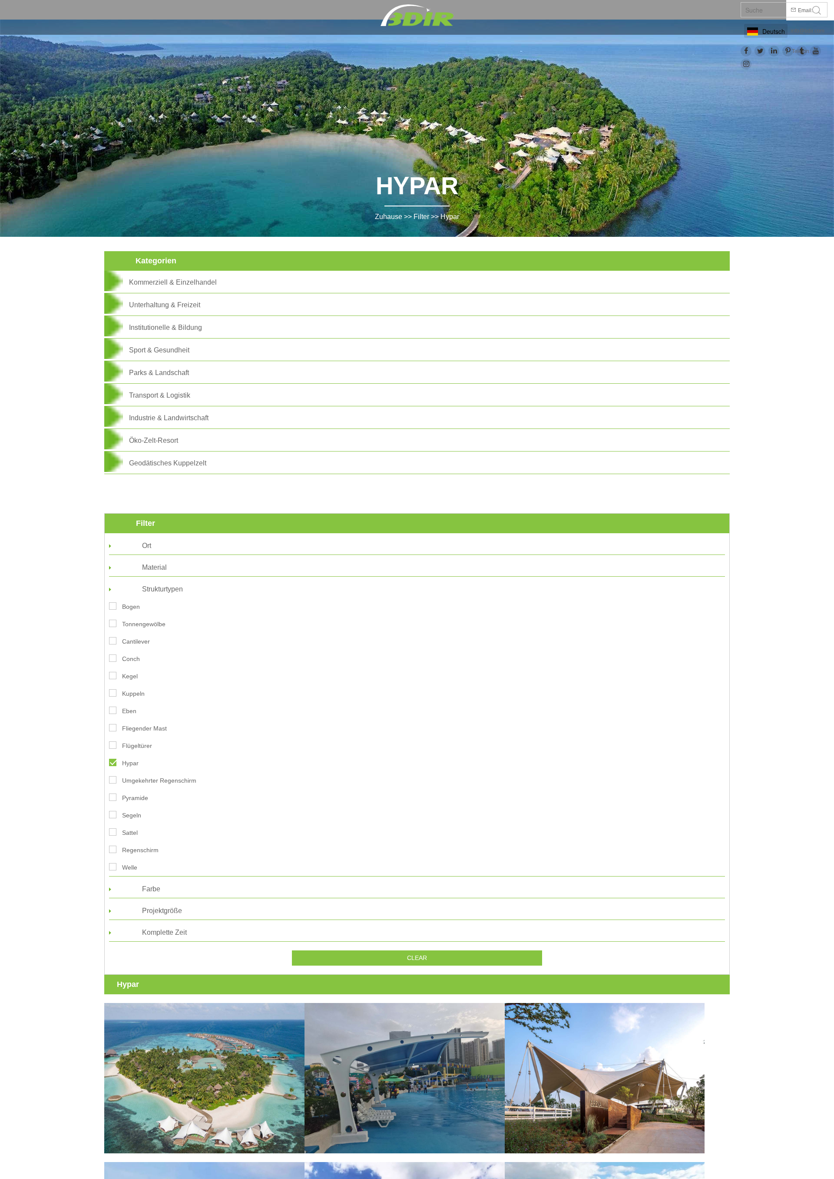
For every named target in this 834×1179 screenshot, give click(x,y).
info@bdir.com (807, 31)
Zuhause (388, 216)
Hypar (449, 216)
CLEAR (417, 957)
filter (421, 216)
